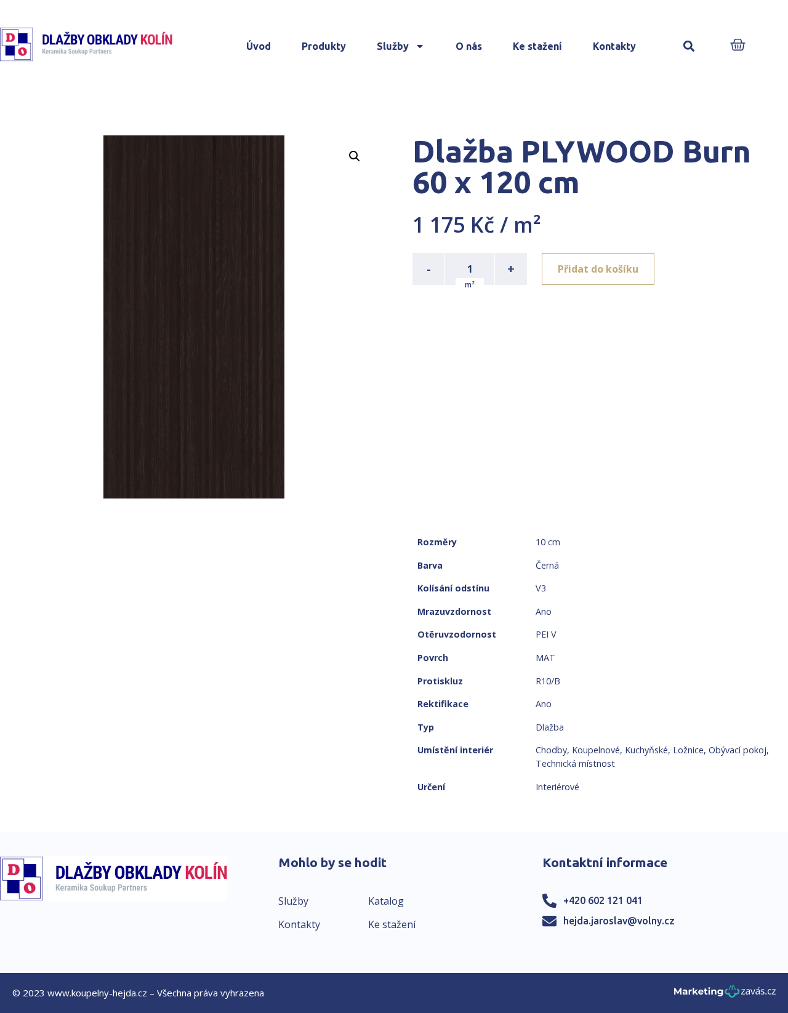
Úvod (258, 46)
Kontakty (614, 46)
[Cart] (738, 46)
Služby (393, 46)
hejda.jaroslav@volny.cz (619, 920)
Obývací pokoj (737, 750)
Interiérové (557, 787)
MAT (545, 657)
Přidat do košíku (598, 269)
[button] (689, 46)
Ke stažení (537, 46)
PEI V (546, 634)
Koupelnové (596, 750)
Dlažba (550, 727)
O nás (469, 46)
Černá (547, 565)
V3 (541, 588)
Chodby (551, 750)
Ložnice (688, 750)
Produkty (324, 46)
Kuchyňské (646, 750)
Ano (544, 611)
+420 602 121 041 (603, 900)
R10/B (548, 681)
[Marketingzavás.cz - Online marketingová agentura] (725, 995)
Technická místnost (575, 763)
